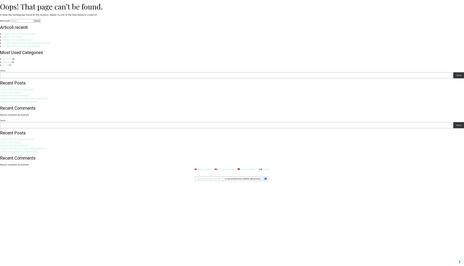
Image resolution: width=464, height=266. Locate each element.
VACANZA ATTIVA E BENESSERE (16, 40)
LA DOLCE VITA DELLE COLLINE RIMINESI (21, 46)
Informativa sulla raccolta (209, 178)
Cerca (2, 70)
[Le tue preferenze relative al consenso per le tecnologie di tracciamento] (459, 261)
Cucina (5, 65)
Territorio (6, 59)
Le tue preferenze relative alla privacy (243, 178)
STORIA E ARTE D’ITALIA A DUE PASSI (19, 34)
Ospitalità (6, 62)
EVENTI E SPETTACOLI (12, 37)
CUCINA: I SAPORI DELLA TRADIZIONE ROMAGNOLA (26, 43)
